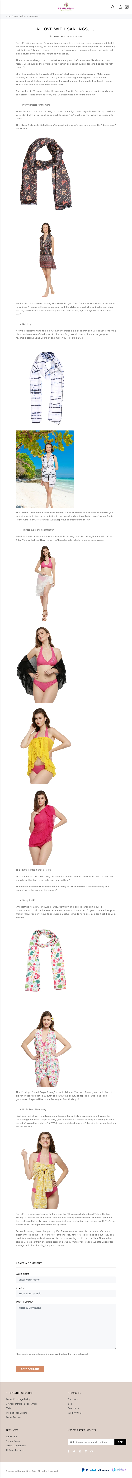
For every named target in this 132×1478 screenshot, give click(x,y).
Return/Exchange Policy (18, 1399)
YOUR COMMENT (25, 1301)
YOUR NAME (23, 1274)
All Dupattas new (15, 1450)
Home (8, 16)
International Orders (16, 1413)
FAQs (8, 1408)
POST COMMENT (30, 1369)
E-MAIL (20, 1288)
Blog (16, 16)
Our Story (73, 1399)
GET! (120, 1442)
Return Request (13, 1417)
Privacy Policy (13, 1441)
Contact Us (73, 1408)
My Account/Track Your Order (21, 1404)
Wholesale (11, 1437)
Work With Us (75, 1413)
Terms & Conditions (16, 1446)
